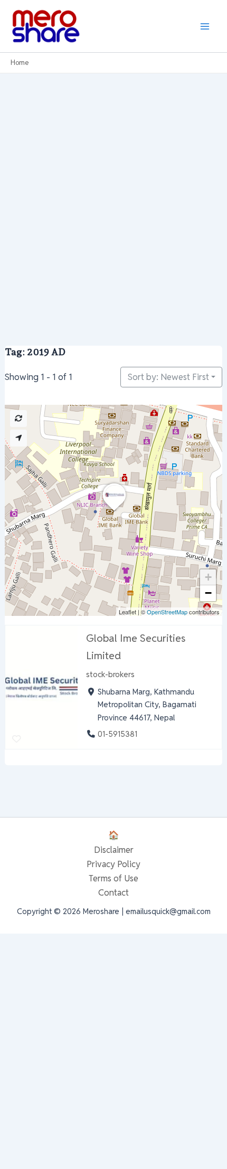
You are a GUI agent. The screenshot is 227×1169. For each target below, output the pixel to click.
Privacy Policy (113, 864)
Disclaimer (114, 850)
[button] (114, 510)
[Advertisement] (113, 192)
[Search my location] (18, 438)
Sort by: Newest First (168, 377)
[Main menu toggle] (204, 26)
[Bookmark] (16, 738)
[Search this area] (18, 418)
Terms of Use (113, 878)
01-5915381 (117, 734)
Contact (113, 892)
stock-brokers (110, 674)
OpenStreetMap (167, 611)
